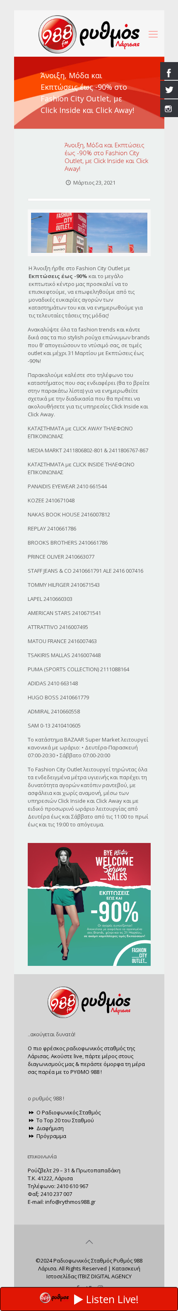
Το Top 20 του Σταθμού (64, 1120)
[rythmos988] (89, 33)
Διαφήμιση (49, 1128)
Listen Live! (112, 1299)
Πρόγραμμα (50, 1136)
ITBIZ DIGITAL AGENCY (105, 1276)
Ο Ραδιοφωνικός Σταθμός (68, 1112)
